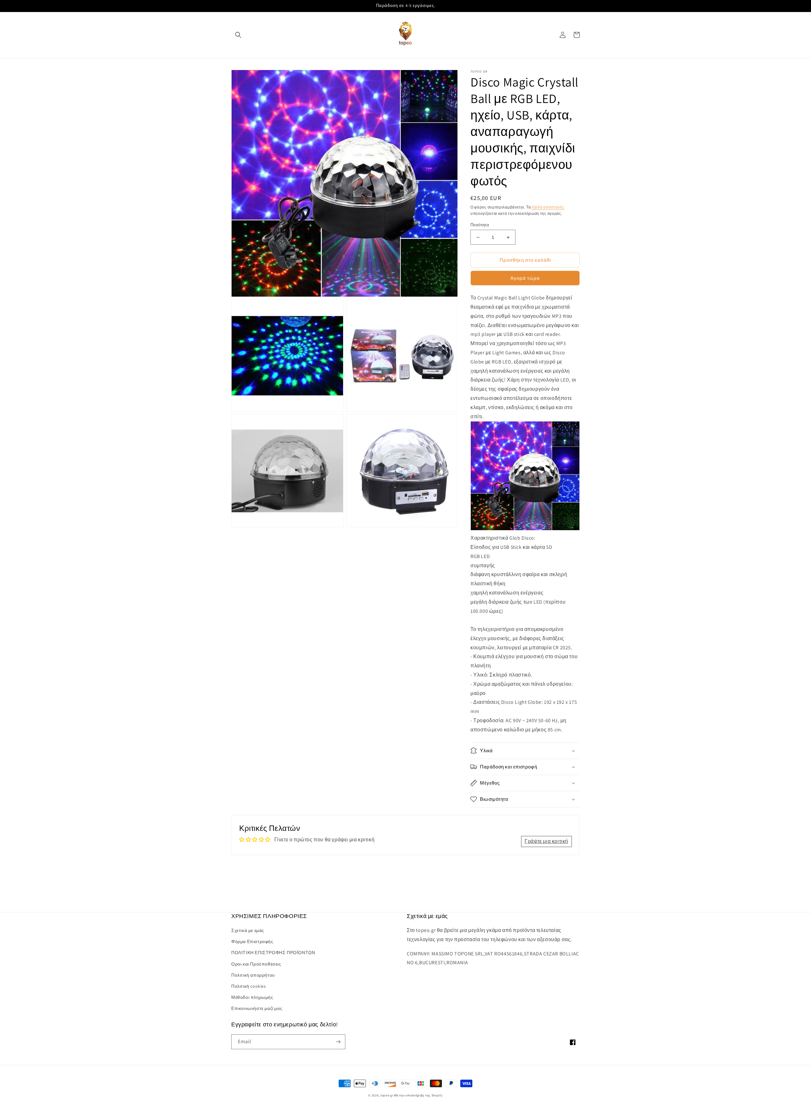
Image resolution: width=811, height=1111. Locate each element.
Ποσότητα (479, 225)
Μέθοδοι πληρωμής (252, 997)
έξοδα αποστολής (548, 207)
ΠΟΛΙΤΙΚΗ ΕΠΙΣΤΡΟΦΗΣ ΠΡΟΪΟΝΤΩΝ (273, 952)
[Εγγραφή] (338, 1041)
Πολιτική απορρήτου (253, 975)
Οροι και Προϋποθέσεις (256, 964)
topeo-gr (386, 1095)
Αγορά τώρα (525, 278)
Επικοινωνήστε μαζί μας (256, 1008)
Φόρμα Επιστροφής (252, 941)
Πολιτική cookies (248, 986)
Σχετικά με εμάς (247, 930)
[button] (238, 35)
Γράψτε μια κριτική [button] (546, 841)
